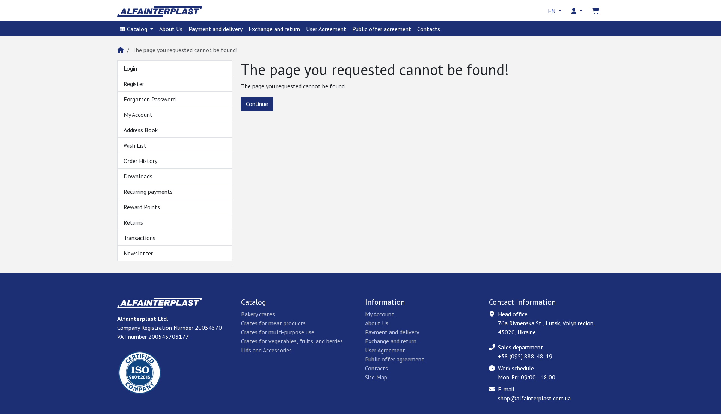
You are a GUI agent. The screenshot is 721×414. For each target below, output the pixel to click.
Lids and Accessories (266, 350)
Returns (133, 222)
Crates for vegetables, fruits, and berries (292, 341)
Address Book (141, 130)
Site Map (376, 377)
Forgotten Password (150, 99)
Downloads (138, 176)
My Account (138, 114)
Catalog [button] (137, 29)
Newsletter (138, 253)
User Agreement (326, 29)
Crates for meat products (273, 323)
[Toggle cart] (595, 11)
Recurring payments (148, 191)
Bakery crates (258, 314)
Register (134, 84)
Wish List (135, 145)
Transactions (139, 238)
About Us (171, 29)
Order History (140, 161)
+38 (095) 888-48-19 (525, 356)
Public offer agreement (381, 29)
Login (130, 68)
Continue (257, 103)
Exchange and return (274, 29)
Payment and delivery (216, 29)
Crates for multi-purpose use (277, 332)
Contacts (428, 29)
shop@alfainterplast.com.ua (534, 398)
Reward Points (142, 207)
